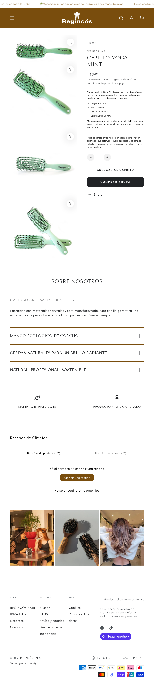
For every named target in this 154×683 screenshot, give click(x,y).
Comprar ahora (115, 181)
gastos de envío (123, 79)
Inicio (90, 43)
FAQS (43, 614)
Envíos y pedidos (51, 621)
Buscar (44, 608)
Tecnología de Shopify (23, 663)
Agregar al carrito (115, 169)
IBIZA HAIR (18, 614)
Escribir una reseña (77, 478)
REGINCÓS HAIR (96, 51)
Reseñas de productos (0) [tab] (43, 453)
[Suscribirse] (141, 599)
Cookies (75, 608)
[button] (121, 18)
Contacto (17, 627)
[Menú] (12, 18)
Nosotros (17, 621)
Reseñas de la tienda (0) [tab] (110, 453)
